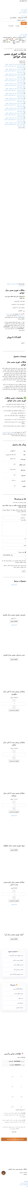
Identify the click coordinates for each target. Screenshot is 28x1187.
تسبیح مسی (20, 1003)
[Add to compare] (18, 931)
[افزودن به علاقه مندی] (10, 931)
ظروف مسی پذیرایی (18, 960)
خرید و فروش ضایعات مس (16, 974)
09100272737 (18, 1065)
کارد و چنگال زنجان (18, 964)
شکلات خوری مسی (9, 48)
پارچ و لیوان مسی (18, 993)
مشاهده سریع (14, 931)
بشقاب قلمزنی (19, 1007)
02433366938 (17, 1061)
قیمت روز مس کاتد (18, 969)
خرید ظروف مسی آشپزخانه (16, 955)
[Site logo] (19, 5)
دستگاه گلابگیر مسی (18, 989)
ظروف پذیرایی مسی (18, 48)
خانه (25, 48)
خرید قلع (21, 998)
